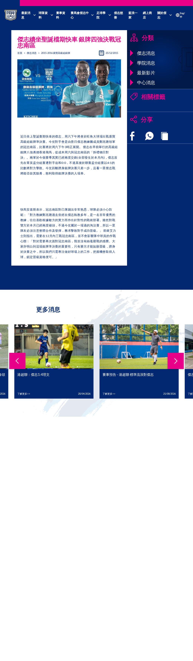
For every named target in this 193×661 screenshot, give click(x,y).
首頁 (19, 52)
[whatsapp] (149, 136)
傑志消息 (32, 52)
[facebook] (132, 136)
